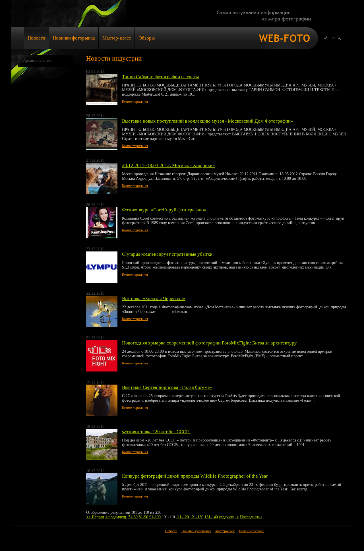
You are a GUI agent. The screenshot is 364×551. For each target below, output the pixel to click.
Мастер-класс (116, 38)
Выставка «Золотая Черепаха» (153, 298)
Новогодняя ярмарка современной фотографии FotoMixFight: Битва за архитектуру (209, 343)
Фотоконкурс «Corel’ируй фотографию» (164, 209)
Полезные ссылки (251, 531)
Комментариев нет (135, 102)
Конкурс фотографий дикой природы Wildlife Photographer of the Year (195, 476)
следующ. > (229, 517)
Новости (36, 38)
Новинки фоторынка (74, 38)
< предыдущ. (116, 517)
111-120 (182, 517)
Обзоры (146, 38)
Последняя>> (251, 517)
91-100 (155, 517)
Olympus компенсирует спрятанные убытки (167, 254)
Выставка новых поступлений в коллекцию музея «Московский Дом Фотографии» (207, 121)
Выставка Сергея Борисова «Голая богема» (167, 387)
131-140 (211, 517)
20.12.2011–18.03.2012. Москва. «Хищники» (168, 165)
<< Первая (95, 517)
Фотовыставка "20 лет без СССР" (156, 431)
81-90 (143, 517)
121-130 (196, 517)
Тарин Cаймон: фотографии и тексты (160, 76)
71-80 (133, 517)
